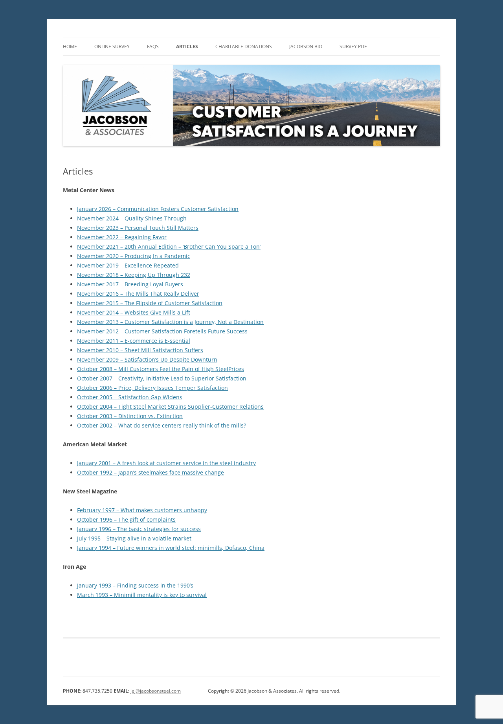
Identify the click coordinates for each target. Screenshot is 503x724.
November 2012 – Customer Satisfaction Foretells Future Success (162, 331)
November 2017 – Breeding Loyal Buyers (130, 284)
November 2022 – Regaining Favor (122, 237)
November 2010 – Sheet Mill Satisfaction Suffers (140, 350)
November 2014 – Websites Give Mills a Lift (133, 312)
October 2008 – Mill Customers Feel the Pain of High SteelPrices (160, 369)
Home (70, 46)
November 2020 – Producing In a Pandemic (133, 256)
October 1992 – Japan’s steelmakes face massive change (150, 472)
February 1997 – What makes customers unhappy (142, 510)
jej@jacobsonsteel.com (155, 691)
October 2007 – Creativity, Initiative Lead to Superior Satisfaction (161, 378)
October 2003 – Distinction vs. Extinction (130, 416)
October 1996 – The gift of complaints (126, 519)
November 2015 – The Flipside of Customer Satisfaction (149, 303)
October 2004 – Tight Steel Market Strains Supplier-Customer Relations (170, 406)
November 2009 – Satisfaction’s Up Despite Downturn (147, 359)
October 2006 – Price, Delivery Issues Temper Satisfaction (152, 387)
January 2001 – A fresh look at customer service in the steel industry (166, 463)
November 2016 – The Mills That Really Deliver (138, 293)
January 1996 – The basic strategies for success (139, 529)
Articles (187, 46)
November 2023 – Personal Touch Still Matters (137, 227)
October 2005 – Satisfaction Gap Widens (129, 397)
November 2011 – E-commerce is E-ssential (133, 340)
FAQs (153, 46)
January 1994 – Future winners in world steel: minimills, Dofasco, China (170, 547)
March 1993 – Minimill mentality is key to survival (142, 594)
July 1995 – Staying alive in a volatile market (134, 538)
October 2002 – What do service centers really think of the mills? (161, 425)
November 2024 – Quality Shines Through (132, 218)
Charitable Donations (243, 46)
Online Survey (112, 46)
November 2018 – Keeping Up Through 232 (133, 274)
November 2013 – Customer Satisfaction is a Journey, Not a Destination (170, 322)
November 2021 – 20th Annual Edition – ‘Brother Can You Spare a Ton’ (169, 246)
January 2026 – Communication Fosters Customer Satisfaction (158, 209)
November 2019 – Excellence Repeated (128, 265)
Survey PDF (353, 46)
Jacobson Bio (305, 46)
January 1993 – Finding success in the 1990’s (135, 585)
